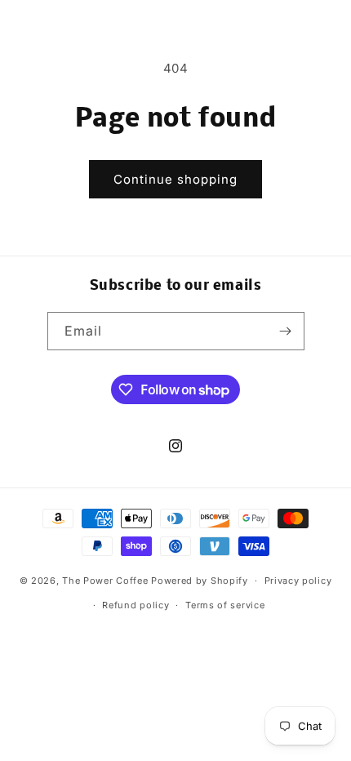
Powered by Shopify (199, 580)
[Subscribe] (286, 331)
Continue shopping (175, 179)
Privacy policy (298, 580)
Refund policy (135, 605)
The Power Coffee (105, 580)
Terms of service (224, 605)
